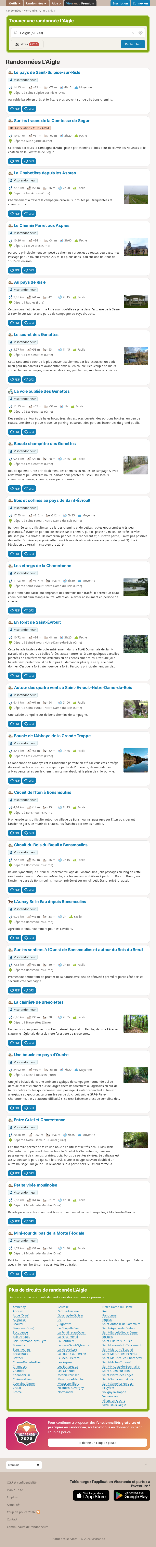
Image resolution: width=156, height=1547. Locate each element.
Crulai (17, 1388)
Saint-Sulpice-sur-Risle (117, 1379)
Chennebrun (21, 1375)
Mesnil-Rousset (68, 1375)
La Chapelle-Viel (68, 1328)
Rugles (107, 1320)
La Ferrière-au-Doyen (72, 1332)
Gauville (63, 1307)
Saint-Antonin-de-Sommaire (121, 1324)
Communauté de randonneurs (27, 1527)
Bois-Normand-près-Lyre (29, 1341)
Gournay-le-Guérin (70, 1315)
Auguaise (19, 1320)
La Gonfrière (66, 1341)
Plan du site (15, 1490)
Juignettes (65, 1324)
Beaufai (18, 1324)
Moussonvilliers (68, 1383)
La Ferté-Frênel (68, 1337)
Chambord (20, 1366)
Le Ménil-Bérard (69, 1358)
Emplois (12, 1497)
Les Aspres (65, 1362)
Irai (60, 1320)
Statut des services (64, 1539)
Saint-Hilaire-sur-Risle (117, 1341)
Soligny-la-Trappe (114, 1392)
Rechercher (133, 44)
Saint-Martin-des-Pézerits (119, 1354)
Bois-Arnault (21, 1337)
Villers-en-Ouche (113, 1400)
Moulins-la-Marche (70, 1379)
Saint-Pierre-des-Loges (117, 1375)
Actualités (13, 1505)
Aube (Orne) (21, 1315)
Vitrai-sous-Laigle (114, 1405)
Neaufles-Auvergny (71, 1388)
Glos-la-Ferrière (68, 1311)
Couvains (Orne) (24, 1383)
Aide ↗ (56, 3)
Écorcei (18, 1392)
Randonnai (109, 1315)
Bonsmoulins (21, 1349)
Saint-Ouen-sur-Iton (116, 1371)
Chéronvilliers (22, 1379)
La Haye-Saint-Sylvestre (73, 1345)
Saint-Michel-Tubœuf (116, 1362)
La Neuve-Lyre (67, 1349)
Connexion (140, 3)
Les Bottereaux (68, 1366)
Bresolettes (20, 1354)
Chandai (18, 1371)
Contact (12, 1519)
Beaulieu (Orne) (23, 1328)
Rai (104, 1311)
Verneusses (110, 1396)
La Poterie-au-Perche (72, 1354)
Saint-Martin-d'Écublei (117, 1349)
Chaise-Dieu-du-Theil (27, 1362)
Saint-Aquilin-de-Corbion (119, 1328)
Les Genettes (66, 1371)
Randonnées (35, 3)
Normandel (65, 1392)
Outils (13, 3)
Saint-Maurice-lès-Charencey (122, 1358)
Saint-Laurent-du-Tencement (121, 1345)
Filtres (28, 44)
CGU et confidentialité (22, 1482)
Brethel (18, 1358)
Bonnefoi (19, 1345)
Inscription (120, 3)
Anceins (18, 1311)
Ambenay (19, 1307)
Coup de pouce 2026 (21, 1512)
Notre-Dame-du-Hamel (117, 1307)
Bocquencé (20, 1332)
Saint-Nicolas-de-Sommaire (121, 1366)
